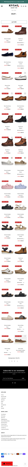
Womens (3, 399)
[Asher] (7, 119)
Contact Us (3, 427)
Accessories (3, 404)
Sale (2, 406)
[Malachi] (20, 119)
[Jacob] (20, 250)
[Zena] (7, 294)
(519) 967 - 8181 (14, 7)
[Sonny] (7, 54)
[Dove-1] (7, 98)
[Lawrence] (20, 142)
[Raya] (7, 317)
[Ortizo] (7, 250)
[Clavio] (20, 78)
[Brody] (7, 142)
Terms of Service (4, 425)
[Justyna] (20, 206)
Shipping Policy (4, 419)
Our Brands (3, 414)
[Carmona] (7, 186)
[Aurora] (20, 317)
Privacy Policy (4, 424)
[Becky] (7, 163)
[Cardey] (20, 227)
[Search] (21, 6)
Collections (3, 398)
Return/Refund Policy (5, 421)
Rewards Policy (4, 422)
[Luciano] (20, 54)
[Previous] (2, 2)
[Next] (26, 2)
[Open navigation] (4, 6)
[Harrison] (20, 31)
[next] (17, 361)
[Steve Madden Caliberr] (20, 341)
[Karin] (20, 294)
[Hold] (7, 78)
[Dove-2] (20, 98)
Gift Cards (3, 416)
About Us (3, 417)
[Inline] (7, 31)
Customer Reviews (5, 429)
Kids (2, 403)
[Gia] (7, 341)
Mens (2, 401)
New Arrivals (3, 396)
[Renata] (7, 271)
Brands (2, 408)
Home (12, 10)
